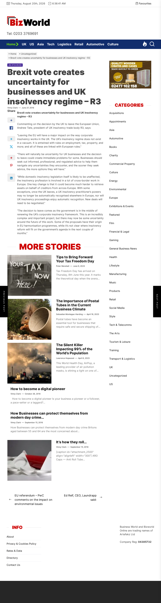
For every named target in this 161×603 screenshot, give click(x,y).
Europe (113, 197)
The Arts (114, 333)
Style (112, 316)
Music (112, 282)
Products (114, 290)
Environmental (117, 189)
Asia (40, 44)
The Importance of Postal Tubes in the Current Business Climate (77, 305)
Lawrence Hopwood (65, 358)
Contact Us (13, 564)
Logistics (64, 44)
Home (11, 44)
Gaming (113, 240)
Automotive (95, 44)
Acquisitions (116, 113)
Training (114, 350)
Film (111, 223)
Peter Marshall (62, 266)
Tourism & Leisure (119, 341)
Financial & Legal (119, 231)
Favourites (145, 3)
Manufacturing (117, 274)
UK (24, 44)
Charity (113, 155)
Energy (113, 180)
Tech (50, 44)
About (10, 536)
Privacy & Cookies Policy (21, 543)
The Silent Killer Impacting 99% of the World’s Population (74, 349)
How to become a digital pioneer (38, 389)
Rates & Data (14, 550)
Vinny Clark (12, 108)
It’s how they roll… (71, 442)
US (32, 44)
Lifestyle (114, 265)
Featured (114, 214)
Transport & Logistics (122, 358)
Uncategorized (15, 65)
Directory (12, 557)
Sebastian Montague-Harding (69, 314)
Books (113, 146)
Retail (79, 44)
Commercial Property (122, 163)
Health (113, 257)
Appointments (117, 121)
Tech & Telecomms (120, 324)
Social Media (117, 307)
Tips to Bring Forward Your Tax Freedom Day (75, 259)
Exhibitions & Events (121, 206)
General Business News (123, 248)
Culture (113, 44)
